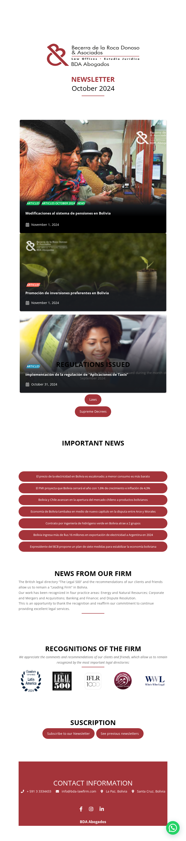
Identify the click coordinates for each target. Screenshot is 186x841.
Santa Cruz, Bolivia (149, 791)
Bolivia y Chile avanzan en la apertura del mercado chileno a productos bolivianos (93, 500)
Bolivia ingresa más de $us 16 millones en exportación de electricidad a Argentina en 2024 (93, 535)
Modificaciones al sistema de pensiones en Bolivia (68, 213)
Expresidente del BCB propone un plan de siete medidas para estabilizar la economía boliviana (93, 547)
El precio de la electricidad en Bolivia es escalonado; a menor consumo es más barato (93, 476)
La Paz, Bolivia (115, 791)
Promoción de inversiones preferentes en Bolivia (67, 293)
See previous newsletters (120, 733)
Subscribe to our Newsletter (68, 733)
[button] (173, 828)
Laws (93, 399)
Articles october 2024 (58, 203)
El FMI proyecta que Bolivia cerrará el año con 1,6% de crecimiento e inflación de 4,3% (93, 488)
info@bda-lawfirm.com (77, 791)
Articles (33, 203)
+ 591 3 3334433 (37, 791)
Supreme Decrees (93, 411)
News (81, 203)
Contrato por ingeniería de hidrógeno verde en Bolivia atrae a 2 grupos (93, 523)
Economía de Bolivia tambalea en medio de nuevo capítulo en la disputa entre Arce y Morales (93, 511)
